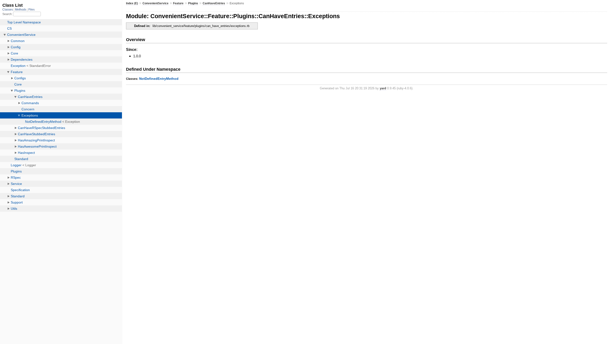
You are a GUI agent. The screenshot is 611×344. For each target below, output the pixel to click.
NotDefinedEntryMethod (159, 79)
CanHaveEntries (214, 3)
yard (383, 88)
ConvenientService (155, 3)
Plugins (193, 3)
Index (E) (132, 3)
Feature (178, 3)
